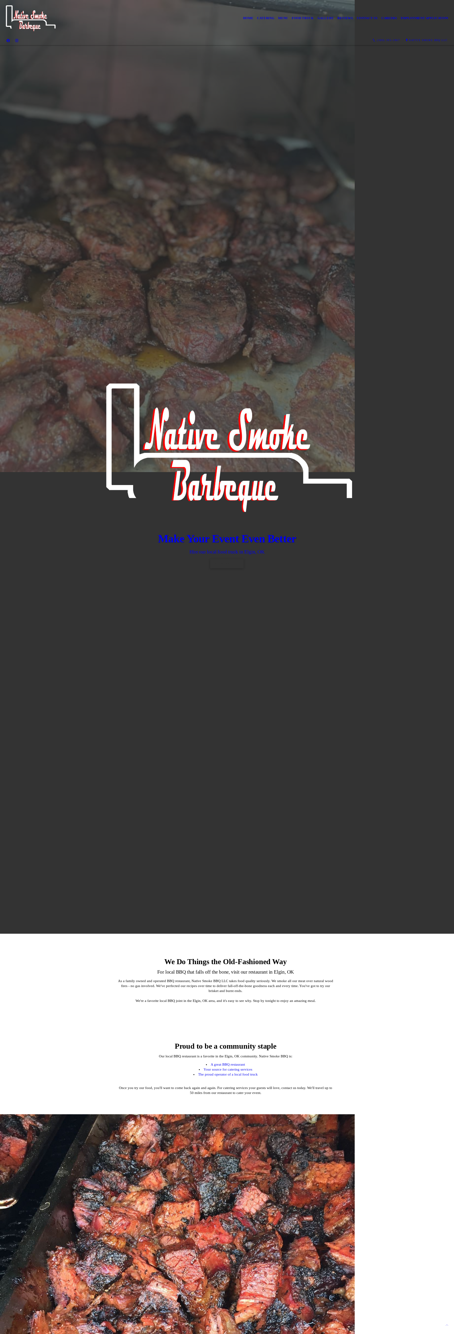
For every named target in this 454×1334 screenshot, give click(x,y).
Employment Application (424, 18)
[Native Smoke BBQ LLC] (30, 18)
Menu (283, 18)
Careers (389, 18)
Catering (265, 18)
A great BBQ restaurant (228, 1064)
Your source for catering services (228, 1069)
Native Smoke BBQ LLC (428, 40)
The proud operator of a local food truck (228, 1074)
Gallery (326, 18)
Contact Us (367, 18)
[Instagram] (17, 40)
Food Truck (303, 18)
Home (248, 18)
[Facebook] (8, 40)
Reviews (345, 18)
